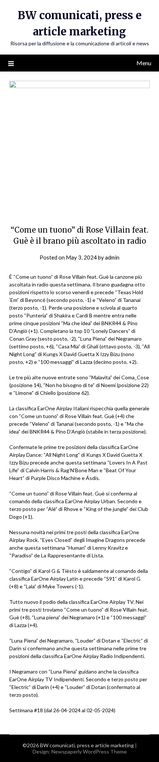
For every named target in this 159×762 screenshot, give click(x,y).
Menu (143, 62)
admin (112, 257)
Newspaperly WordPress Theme (89, 751)
